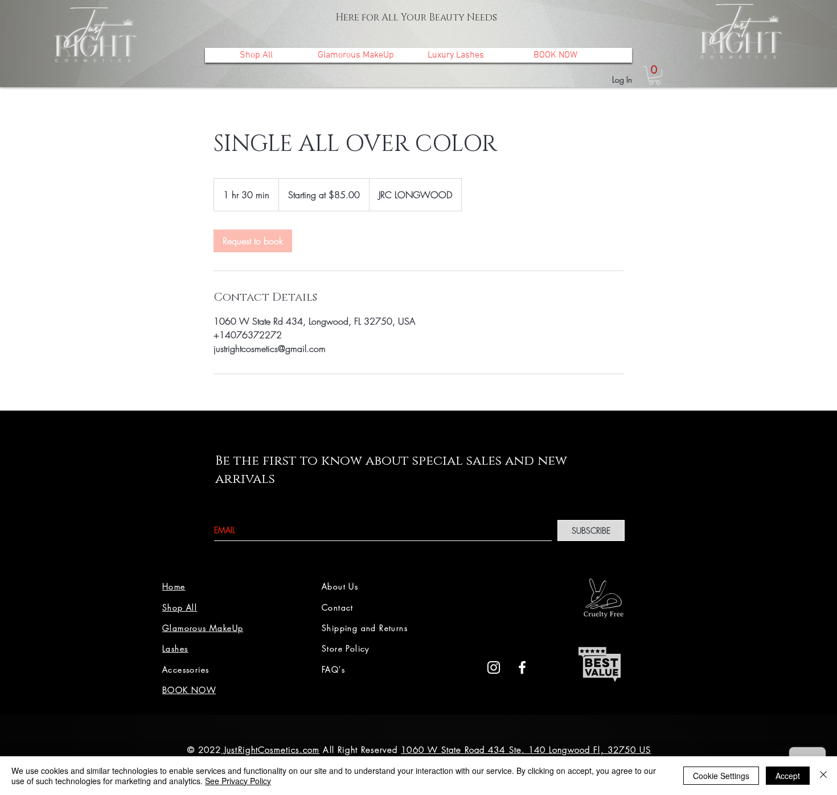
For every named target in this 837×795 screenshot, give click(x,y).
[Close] (823, 775)
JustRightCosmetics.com (270, 750)
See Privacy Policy (238, 780)
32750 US (627, 750)
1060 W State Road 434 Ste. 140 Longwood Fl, (502, 750)
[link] (654, 75)
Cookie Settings (721, 775)
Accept (788, 775)
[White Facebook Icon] (522, 667)
